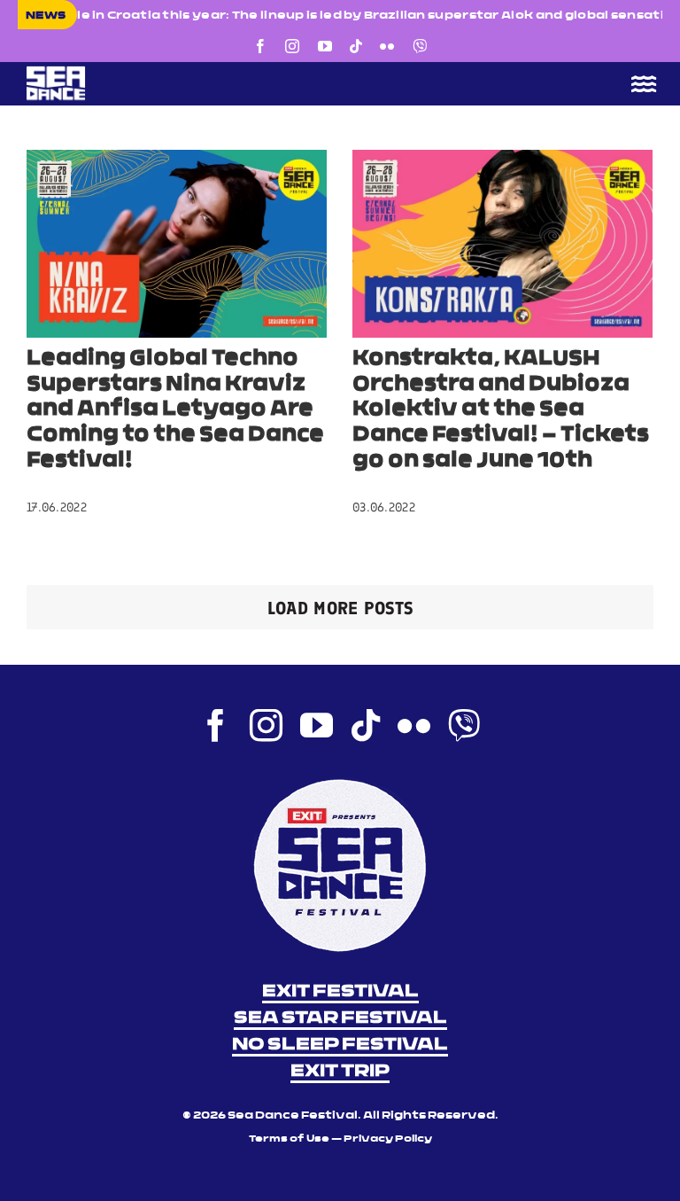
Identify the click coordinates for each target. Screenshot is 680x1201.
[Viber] (420, 46)
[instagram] (292, 46)
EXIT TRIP (340, 1071)
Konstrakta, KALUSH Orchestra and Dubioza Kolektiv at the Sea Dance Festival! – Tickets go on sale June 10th (500, 410)
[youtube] (325, 46)
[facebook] (260, 46)
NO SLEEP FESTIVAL (340, 1045)
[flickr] (387, 46)
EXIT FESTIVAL (340, 992)
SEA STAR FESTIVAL (340, 1018)
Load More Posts (340, 608)
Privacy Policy (388, 1139)
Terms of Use (289, 1139)
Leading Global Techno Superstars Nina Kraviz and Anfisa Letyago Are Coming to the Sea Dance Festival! (175, 410)
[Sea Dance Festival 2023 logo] (177, 71)
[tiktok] (356, 46)
